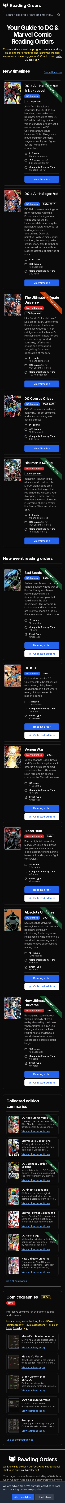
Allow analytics (22, 1497)
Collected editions (44, 653)
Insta (58, 56)
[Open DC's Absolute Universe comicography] (13, 1405)
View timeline (42, 179)
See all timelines (53, 72)
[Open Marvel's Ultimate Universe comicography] (13, 1342)
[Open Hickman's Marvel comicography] (13, 1362)
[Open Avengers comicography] (13, 1425)
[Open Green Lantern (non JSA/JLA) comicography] (13, 1382)
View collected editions (35, 1131)
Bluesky (29, 59)
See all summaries (16, 1280)
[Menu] (60, 5)
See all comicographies (19, 1439)
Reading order (41, 645)
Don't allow (44, 1497)
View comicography (33, 1347)
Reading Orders (25, 5)
